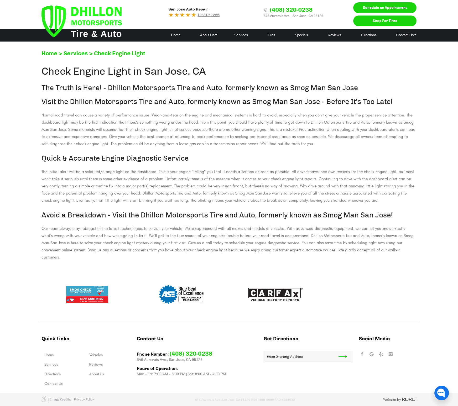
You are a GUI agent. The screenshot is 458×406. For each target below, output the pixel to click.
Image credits (60, 399)
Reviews (334, 35)
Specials (301, 35)
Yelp (381, 354)
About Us (207, 35)
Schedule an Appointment (385, 8)
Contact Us (405, 35)
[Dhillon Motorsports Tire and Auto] (82, 21)
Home (176, 35)
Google (371, 354)
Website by (399, 400)
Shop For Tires (385, 21)
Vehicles (96, 355)
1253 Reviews (209, 15)
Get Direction (345, 356)
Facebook (362, 354)
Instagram (390, 354)
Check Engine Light (119, 54)
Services (241, 35)
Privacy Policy (84, 399)
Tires (271, 35)
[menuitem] (175, 35)
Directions (369, 35)
